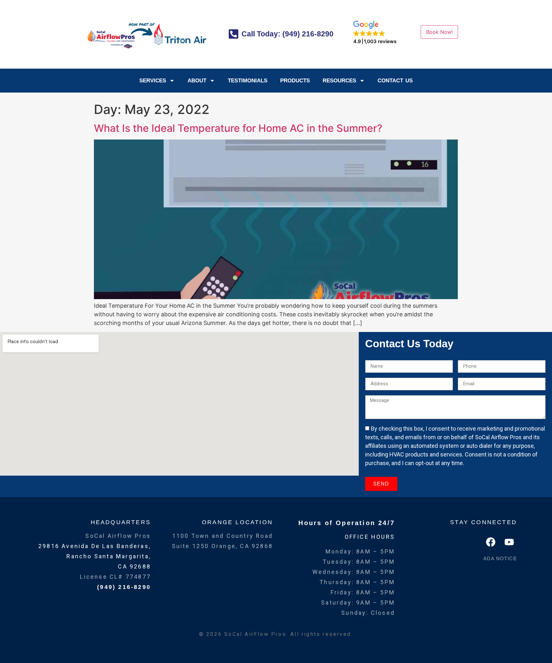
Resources (339, 81)
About (197, 81)
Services (152, 81)
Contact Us (395, 81)
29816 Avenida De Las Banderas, (94, 546)
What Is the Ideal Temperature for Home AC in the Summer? (238, 128)
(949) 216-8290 (124, 587)
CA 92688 (134, 566)
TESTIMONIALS (247, 81)
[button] (375, 32)
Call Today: (287, 34)
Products (295, 81)
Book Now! (439, 32)
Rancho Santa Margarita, (108, 556)
